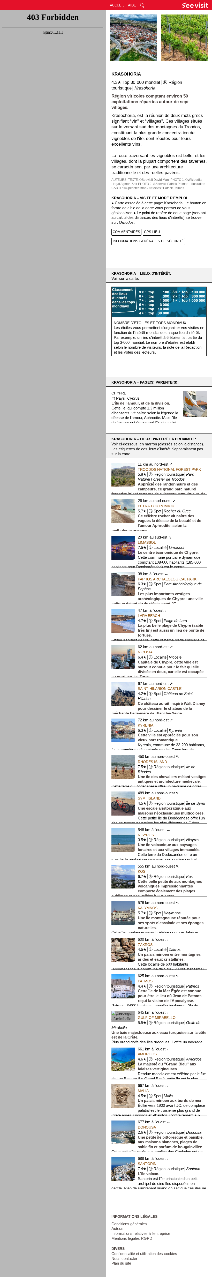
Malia (143, 1091)
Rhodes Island (152, 762)
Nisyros (146, 835)
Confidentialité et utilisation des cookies (144, 1254)
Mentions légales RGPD (131, 1238)
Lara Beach (149, 616)
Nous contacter (124, 1259)
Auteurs (118, 1229)
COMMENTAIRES (126, 232)
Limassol (147, 542)
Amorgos (147, 1054)
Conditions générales (129, 1224)
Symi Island (149, 798)
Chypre (118, 393)
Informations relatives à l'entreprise (140, 1233)
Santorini (147, 1164)
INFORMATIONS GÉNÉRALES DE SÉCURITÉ (148, 241)
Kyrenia (145, 725)
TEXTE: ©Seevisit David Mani (149, 180)
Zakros (145, 945)
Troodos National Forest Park (169, 469)
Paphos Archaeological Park (167, 579)
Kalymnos (147, 908)
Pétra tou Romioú (156, 506)
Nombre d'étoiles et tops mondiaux (150, 323)
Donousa (147, 1127)
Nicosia (145, 652)
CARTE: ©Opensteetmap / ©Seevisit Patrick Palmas (147, 188)
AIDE (132, 5)
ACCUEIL (117, 5)
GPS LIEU (152, 232)
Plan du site (121, 1263)
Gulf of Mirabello (157, 1017)
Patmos (145, 981)
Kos (141, 871)
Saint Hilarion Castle (159, 688)
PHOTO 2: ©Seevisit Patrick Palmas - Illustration (171, 184)
